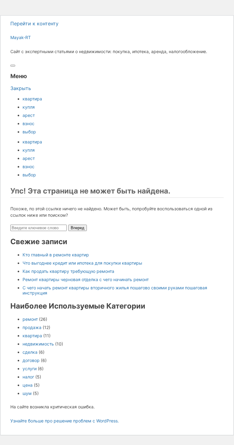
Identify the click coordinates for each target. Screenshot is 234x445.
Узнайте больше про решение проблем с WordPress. (64, 420)
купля (29, 107)
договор (31, 360)
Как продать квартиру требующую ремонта (68, 271)
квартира (32, 98)
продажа (32, 327)
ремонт (30, 319)
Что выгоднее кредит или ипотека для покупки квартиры (82, 263)
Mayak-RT (20, 37)
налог (28, 376)
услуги (30, 368)
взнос (28, 123)
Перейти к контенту (34, 23)
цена (28, 385)
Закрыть (20, 88)
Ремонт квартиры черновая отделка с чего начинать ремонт (86, 279)
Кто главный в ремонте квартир (56, 254)
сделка (30, 352)
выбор (29, 131)
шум (27, 393)
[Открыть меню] (12, 66)
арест (29, 115)
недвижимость (38, 343)
